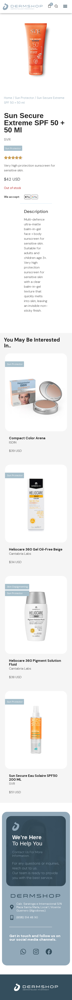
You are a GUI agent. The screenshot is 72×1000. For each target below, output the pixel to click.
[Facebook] (48, 951)
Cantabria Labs (20, 554)
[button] (65, 6)
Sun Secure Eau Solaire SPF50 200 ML (33, 777)
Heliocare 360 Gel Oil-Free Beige (35, 549)
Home (8, 98)
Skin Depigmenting (17, 586)
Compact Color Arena (27, 438)
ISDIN (12, 442)
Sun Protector (24, 98)
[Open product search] (56, 6)
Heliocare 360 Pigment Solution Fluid (35, 662)
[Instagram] (36, 951)
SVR (7, 139)
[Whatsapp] (23, 951)
